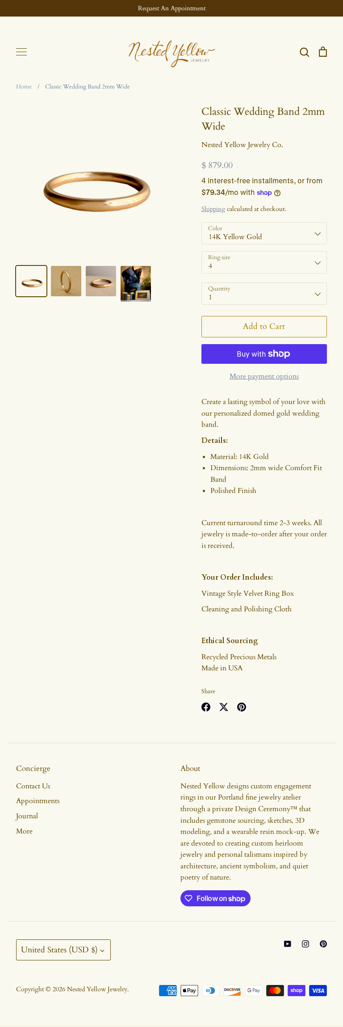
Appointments (37, 801)
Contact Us (33, 786)
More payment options (264, 376)
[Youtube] (288, 944)
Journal (27, 816)
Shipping (213, 209)
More (24, 831)
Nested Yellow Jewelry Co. (242, 145)
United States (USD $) (59, 949)
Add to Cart (264, 326)
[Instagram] (305, 944)
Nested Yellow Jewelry (97, 989)
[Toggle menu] (21, 51)
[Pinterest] (323, 944)
